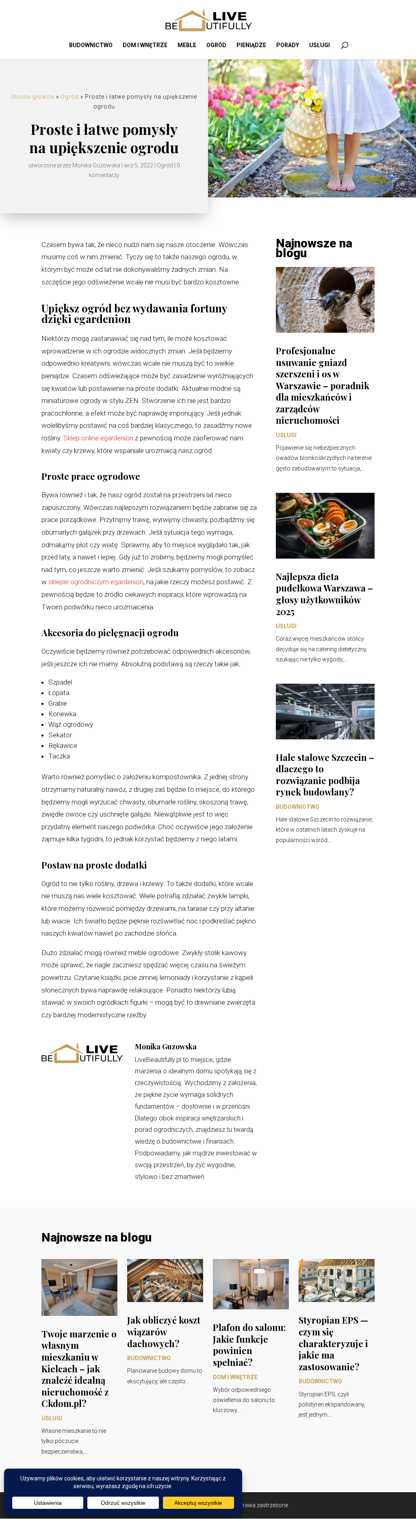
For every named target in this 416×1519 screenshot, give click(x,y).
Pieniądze (251, 45)
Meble (187, 45)
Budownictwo (91, 45)
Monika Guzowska (96, 165)
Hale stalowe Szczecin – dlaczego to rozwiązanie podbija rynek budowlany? (325, 774)
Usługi (319, 45)
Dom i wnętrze (145, 45)
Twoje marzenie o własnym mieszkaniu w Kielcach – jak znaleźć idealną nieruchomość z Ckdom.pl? (79, 1369)
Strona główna (32, 96)
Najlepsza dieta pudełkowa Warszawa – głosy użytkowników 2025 (324, 594)
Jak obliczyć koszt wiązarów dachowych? (163, 1331)
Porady (287, 45)
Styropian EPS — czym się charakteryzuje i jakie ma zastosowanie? (333, 1343)
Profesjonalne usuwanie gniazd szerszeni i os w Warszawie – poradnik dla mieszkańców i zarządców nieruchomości (322, 386)
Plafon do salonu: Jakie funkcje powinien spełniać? (249, 1344)
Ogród (216, 45)
